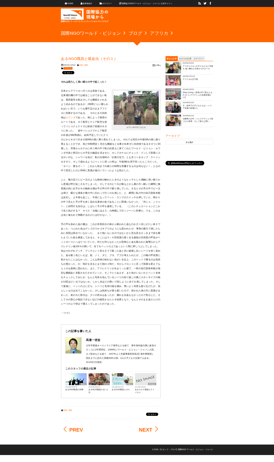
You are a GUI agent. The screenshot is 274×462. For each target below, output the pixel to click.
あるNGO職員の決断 (74, 389)
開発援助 (152, 384)
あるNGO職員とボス (121, 389)
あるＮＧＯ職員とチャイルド (144, 391)
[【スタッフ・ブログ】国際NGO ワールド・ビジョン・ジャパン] (84, 17)
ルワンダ (70, 117)
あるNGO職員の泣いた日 (98, 391)
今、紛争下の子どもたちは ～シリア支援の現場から (197, 106)
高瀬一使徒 (83, 65)
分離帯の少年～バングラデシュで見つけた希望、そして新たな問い (198, 120)
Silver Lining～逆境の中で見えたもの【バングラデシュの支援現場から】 (197, 94)
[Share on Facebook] (210, 3)
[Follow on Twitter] (205, 3)
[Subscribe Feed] (199, 3)
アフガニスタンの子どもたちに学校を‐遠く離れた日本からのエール (198, 67)
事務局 (83, 384)
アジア (106, 384)
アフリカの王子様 (190, 79)
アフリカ (68, 68)
